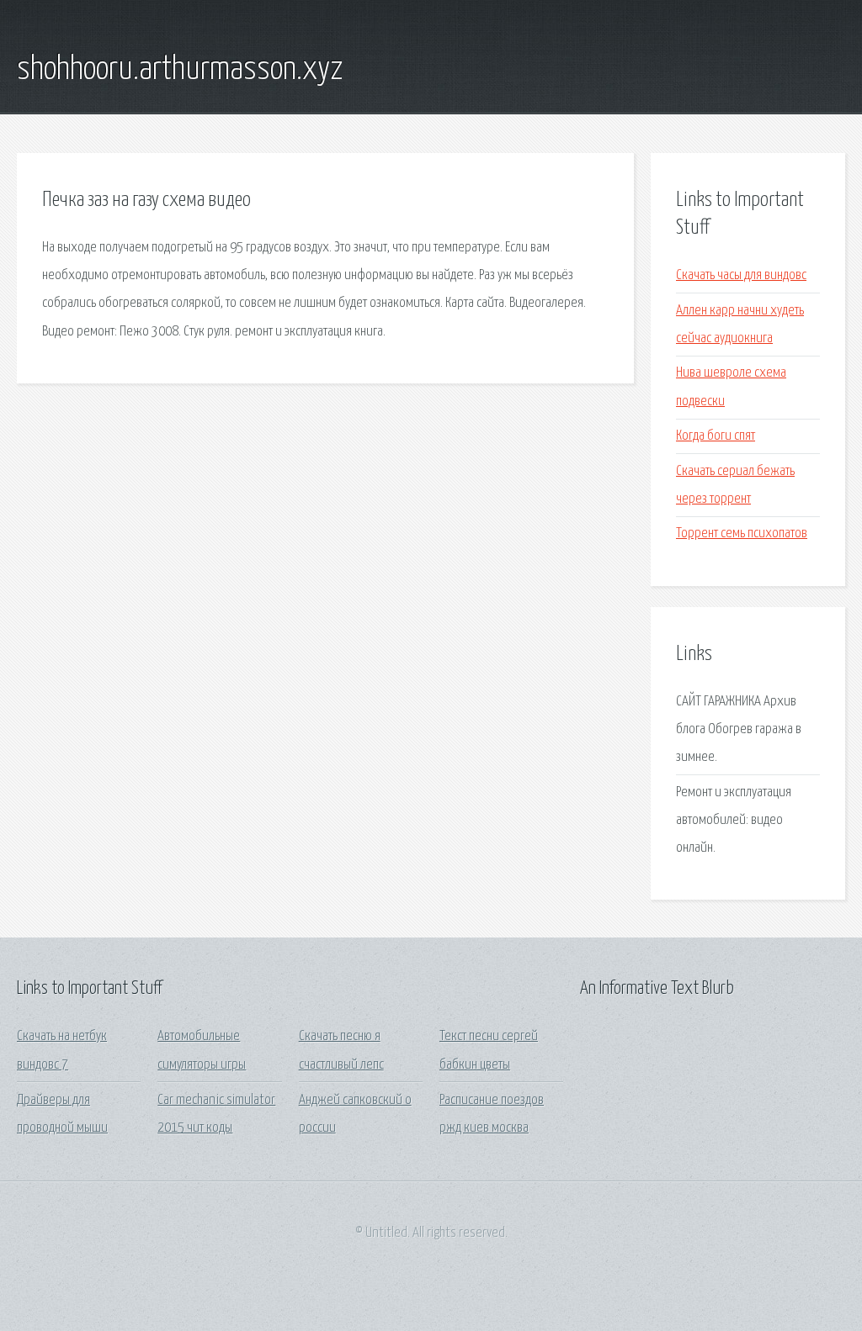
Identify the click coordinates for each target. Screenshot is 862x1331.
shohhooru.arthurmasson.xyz (180, 70)
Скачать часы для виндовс (741, 275)
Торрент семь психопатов (741, 533)
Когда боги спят (715, 436)
